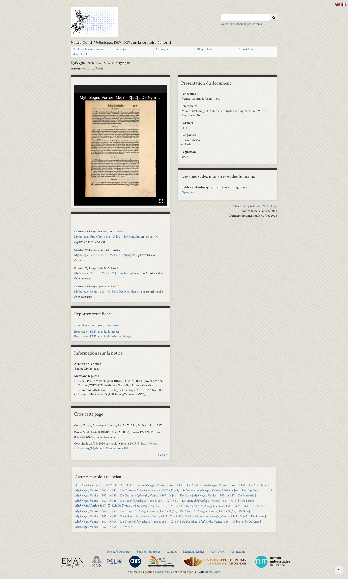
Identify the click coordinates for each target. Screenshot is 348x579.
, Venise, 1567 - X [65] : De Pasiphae (167, 521)
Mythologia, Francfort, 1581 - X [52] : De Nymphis (107, 236)
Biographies (204, 49)
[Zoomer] (81, 104)
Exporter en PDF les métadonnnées (96, 331)
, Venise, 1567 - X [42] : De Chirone (105, 490)
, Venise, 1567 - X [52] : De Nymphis (105, 506)
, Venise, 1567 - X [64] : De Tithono (105, 521)
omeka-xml (112, 325)
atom (77, 325)
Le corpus (162, 49)
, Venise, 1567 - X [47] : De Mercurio (224, 495)
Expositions (245, 49)
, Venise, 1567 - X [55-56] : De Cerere (232, 506)
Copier (162, 455)
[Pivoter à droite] (94, 104)
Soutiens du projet (148, 551)
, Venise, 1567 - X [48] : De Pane (103, 500)
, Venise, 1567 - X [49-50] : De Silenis (164, 500)
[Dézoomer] (87, 104)
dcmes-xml (89, 325)
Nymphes (188, 192)
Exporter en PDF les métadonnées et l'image (102, 336)
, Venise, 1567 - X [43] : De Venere (166, 490)
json (100, 325)
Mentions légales (193, 551)
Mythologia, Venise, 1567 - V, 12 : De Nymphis (104, 255)
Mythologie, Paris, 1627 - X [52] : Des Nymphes (105, 273)
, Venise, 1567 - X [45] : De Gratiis (104, 495)
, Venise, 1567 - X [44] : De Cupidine (227, 490)
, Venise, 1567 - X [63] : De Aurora (235, 516)
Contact (172, 551)
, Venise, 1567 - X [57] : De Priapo (104, 511)
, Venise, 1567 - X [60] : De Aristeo (104, 516)
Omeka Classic (164, 572)
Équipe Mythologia (265, 206)
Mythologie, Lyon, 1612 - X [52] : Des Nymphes (105, 291)
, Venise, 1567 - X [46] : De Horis (163, 495)
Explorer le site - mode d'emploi (88, 51)
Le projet (120, 49)
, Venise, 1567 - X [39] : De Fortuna (110, 485)
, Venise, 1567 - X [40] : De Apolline (172, 485)
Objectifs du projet (118, 551)
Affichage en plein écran (161, 201)
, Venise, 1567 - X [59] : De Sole (221, 511)
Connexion (238, 551)
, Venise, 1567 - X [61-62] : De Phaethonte (170, 516)
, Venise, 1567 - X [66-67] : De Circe (229, 521)
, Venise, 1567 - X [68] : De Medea (104, 527)
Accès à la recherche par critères (241, 24)
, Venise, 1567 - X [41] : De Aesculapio (235, 485)
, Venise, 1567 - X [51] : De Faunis (225, 500)
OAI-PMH (218, 551)
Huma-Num (212, 572)
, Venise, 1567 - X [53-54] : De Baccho (167, 506)
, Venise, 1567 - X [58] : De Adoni (163, 511)
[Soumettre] (273, 17)
